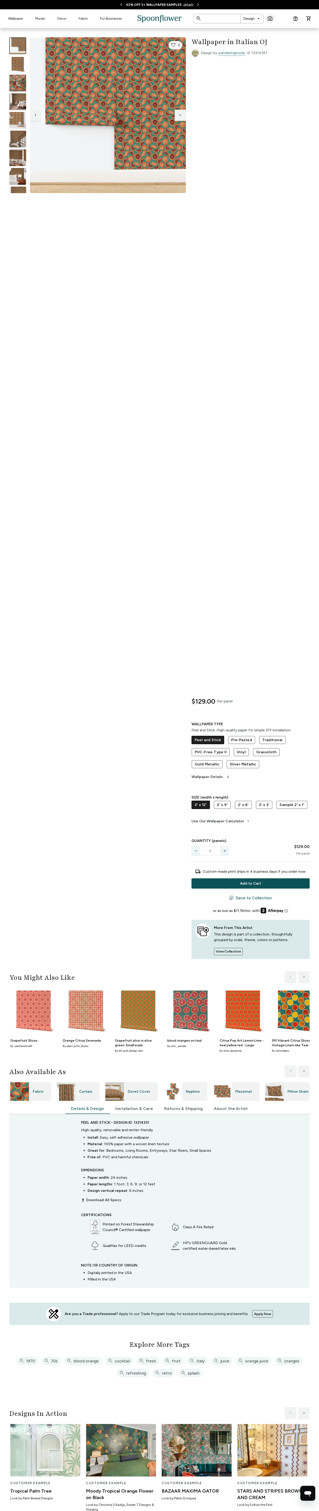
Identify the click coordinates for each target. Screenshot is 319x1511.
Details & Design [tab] (87, 1108)
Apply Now (262, 1314)
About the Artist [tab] (231, 1108)
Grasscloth (266, 752)
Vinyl (241, 752)
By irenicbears (280, 1050)
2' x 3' (264, 805)
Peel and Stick (208, 740)
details (188, 5)
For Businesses (111, 19)
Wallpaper (15, 19)
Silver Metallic (243, 764)
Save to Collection (250, 898)
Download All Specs (101, 1200)
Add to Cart (250, 883)
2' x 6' (243, 805)
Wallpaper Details (210, 777)
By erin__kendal (176, 1046)
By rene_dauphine (231, 1050)
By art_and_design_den (129, 1050)
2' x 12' (201, 805)
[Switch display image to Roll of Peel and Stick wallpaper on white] (17, 64)
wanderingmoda (231, 53)
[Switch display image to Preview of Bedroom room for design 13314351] (17, 176)
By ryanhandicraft (21, 1046)
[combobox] (251, 18)
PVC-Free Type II (211, 752)
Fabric (83, 19)
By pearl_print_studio (75, 1046)
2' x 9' (222, 805)
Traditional (272, 740)
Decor (62, 19)
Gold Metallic (207, 764)
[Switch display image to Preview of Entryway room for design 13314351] (17, 139)
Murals (40, 19)
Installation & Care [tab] (134, 1108)
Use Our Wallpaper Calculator (221, 821)
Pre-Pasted (241, 740)
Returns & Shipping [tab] (183, 1108)
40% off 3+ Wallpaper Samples (154, 5)
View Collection (228, 951)
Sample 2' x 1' (292, 805)
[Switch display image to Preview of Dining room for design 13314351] (17, 157)
